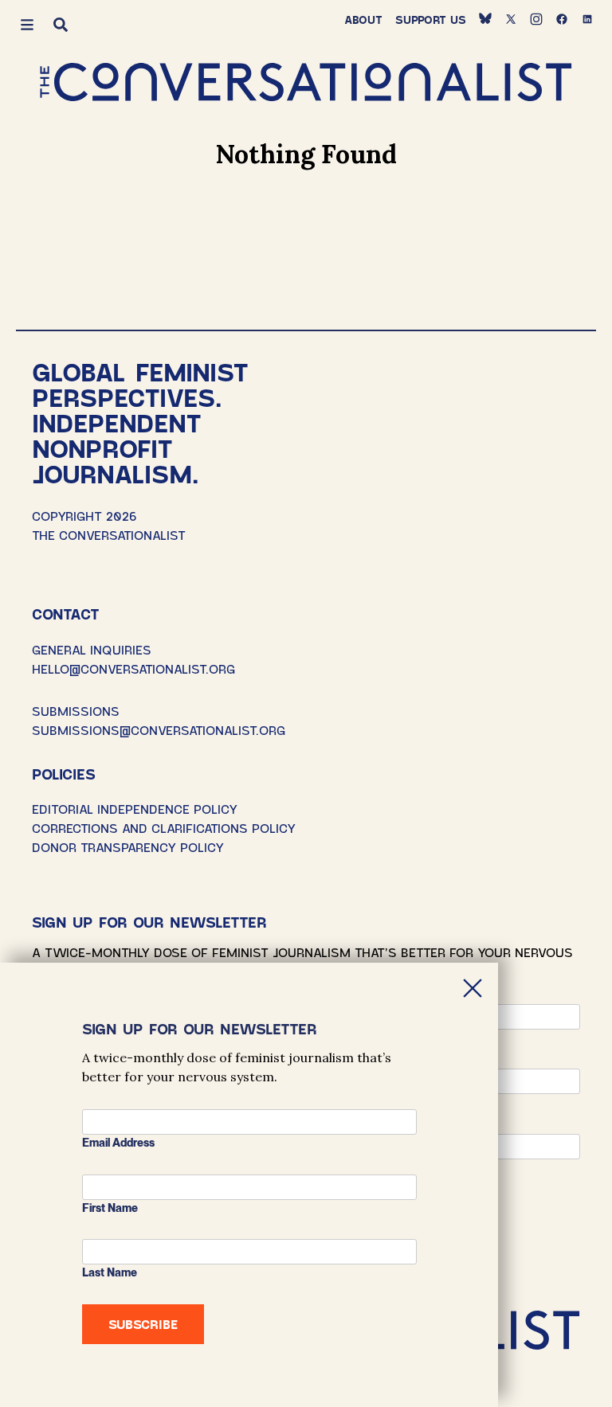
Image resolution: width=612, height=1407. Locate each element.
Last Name (109, 1272)
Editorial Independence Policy (134, 808)
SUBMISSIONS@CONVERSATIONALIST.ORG (158, 729)
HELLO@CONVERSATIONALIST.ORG (133, 668)
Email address (118, 1142)
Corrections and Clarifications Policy (164, 827)
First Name (110, 1208)
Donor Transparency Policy (128, 846)
